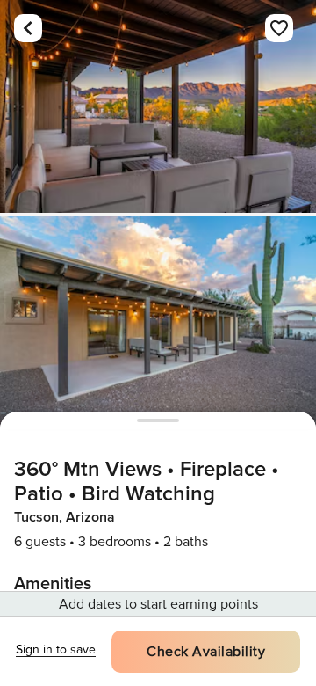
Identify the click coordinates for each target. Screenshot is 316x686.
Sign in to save (56, 649)
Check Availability (206, 651)
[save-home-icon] (279, 28)
